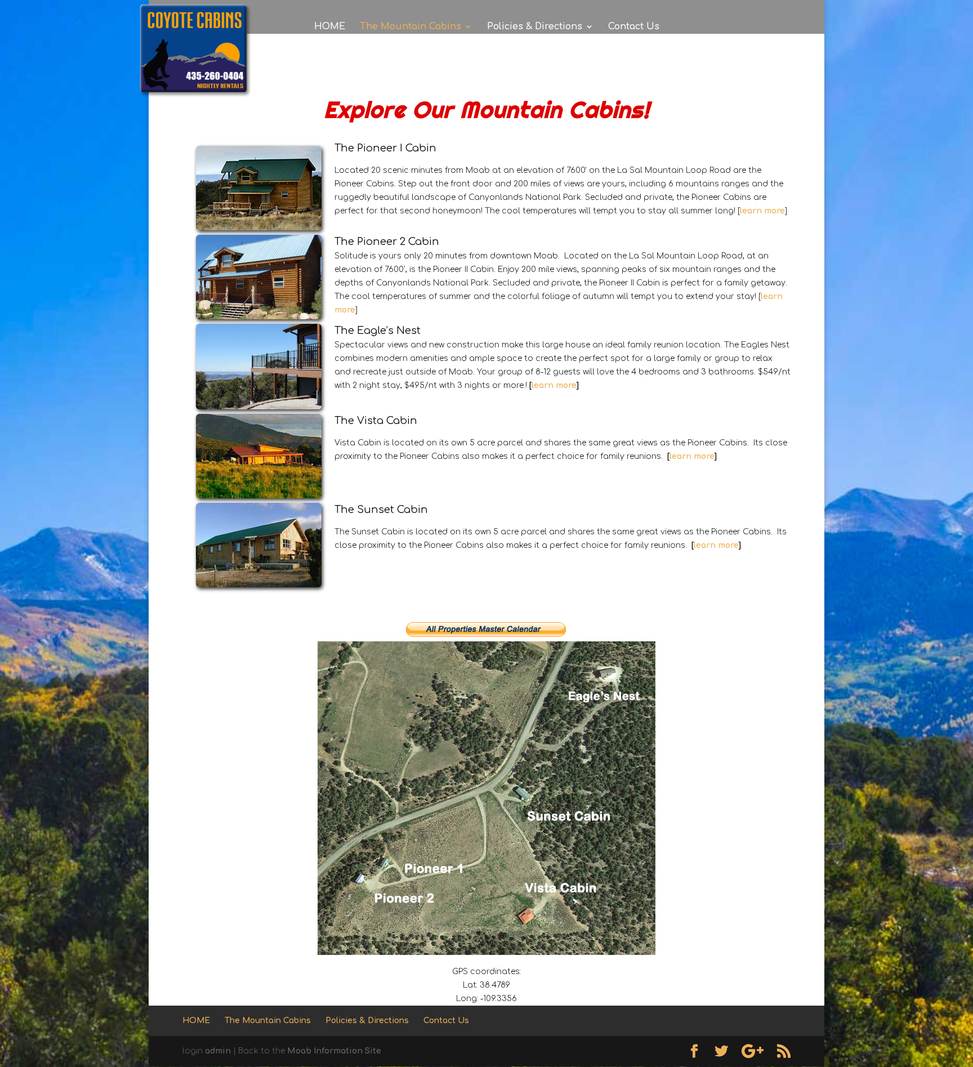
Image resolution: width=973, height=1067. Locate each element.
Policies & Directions (534, 27)
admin (218, 1051)
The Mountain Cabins (410, 27)
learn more (554, 385)
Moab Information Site (334, 1051)
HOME (329, 27)
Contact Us (633, 27)
